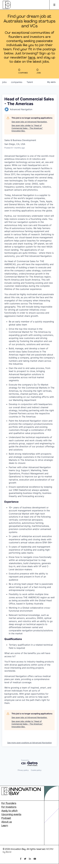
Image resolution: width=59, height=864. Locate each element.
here (31, 57)
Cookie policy (36, 770)
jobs (4, 82)
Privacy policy (23, 770)
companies (16, 82)
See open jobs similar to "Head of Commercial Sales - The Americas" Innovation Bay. (27, 128)
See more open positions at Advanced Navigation (29, 742)
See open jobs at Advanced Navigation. (29, 121)
